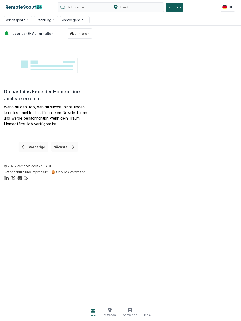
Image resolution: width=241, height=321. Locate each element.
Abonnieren (79, 33)
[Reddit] (20, 178)
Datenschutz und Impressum (26, 172)
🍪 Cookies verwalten (68, 172)
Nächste (61, 147)
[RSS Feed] (26, 178)
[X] (13, 178)
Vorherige (37, 147)
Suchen (174, 7)
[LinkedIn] (7, 178)
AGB (48, 166)
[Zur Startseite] (24, 7)
